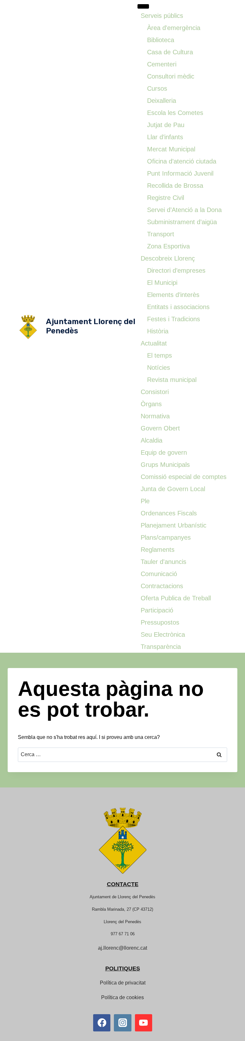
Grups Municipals (165, 464)
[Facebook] (101, 1022)
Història (157, 331)
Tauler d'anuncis (163, 561)
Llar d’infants (165, 137)
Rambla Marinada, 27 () (122, 909)
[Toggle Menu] (143, 6)
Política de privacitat (122, 982)
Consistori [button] (155, 391)
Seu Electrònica (163, 634)
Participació (157, 610)
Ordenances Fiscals (169, 513)
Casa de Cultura (170, 52)
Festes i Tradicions (173, 319)
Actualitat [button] (154, 343)
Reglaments (157, 549)
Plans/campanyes (166, 537)
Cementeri (161, 64)
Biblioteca (160, 39)
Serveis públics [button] (162, 15)
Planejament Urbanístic (173, 525)
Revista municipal (172, 379)
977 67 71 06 (123, 933)
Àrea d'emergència (173, 27)
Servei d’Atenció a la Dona (184, 209)
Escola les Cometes (175, 112)
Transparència (161, 646)
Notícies (158, 367)
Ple (145, 501)
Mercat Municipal (171, 149)
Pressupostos (160, 622)
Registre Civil (165, 197)
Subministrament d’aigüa (182, 221)
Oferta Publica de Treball (176, 598)
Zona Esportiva (168, 246)
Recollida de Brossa (175, 185)
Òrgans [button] (151, 403)
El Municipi (162, 282)
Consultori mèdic (170, 76)
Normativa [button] (155, 416)
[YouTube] (143, 1022)
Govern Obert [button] (160, 428)
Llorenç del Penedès (122, 921)
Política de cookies (122, 997)
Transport (160, 234)
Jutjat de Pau (165, 124)
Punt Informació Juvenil (180, 173)
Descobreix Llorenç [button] (168, 258)
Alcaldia (151, 440)
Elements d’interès (173, 294)
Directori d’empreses (176, 270)
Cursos (157, 88)
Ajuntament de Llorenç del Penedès (122, 896)
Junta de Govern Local (173, 488)
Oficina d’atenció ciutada (181, 161)
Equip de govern (164, 452)
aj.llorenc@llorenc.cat (122, 948)
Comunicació (159, 573)
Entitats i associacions (178, 306)
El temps (159, 355)
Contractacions (162, 585)
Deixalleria (161, 100)
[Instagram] (122, 1022)
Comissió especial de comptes (183, 476)
